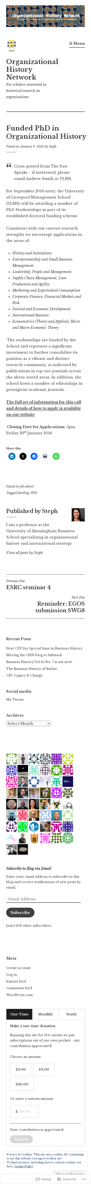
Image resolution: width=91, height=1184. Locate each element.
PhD (34, 493)
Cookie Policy (23, 1166)
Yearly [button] (71, 1014)
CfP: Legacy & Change (24, 675)
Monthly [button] (45, 1014)
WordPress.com (19, 995)
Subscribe (20, 912)
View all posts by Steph (24, 552)
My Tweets (15, 700)
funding (23, 493)
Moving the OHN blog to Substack (34, 655)
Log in (11, 975)
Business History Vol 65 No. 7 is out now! (39, 662)
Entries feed (16, 981)
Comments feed (19, 988)
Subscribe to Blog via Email (28, 868)
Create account (18, 968)
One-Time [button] (19, 1014)
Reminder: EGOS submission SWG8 (60, 604)
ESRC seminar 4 (28, 585)
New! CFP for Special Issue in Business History (44, 648)
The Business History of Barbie (31, 669)
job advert (27, 486)
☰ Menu (77, 43)
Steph (53, 146)
